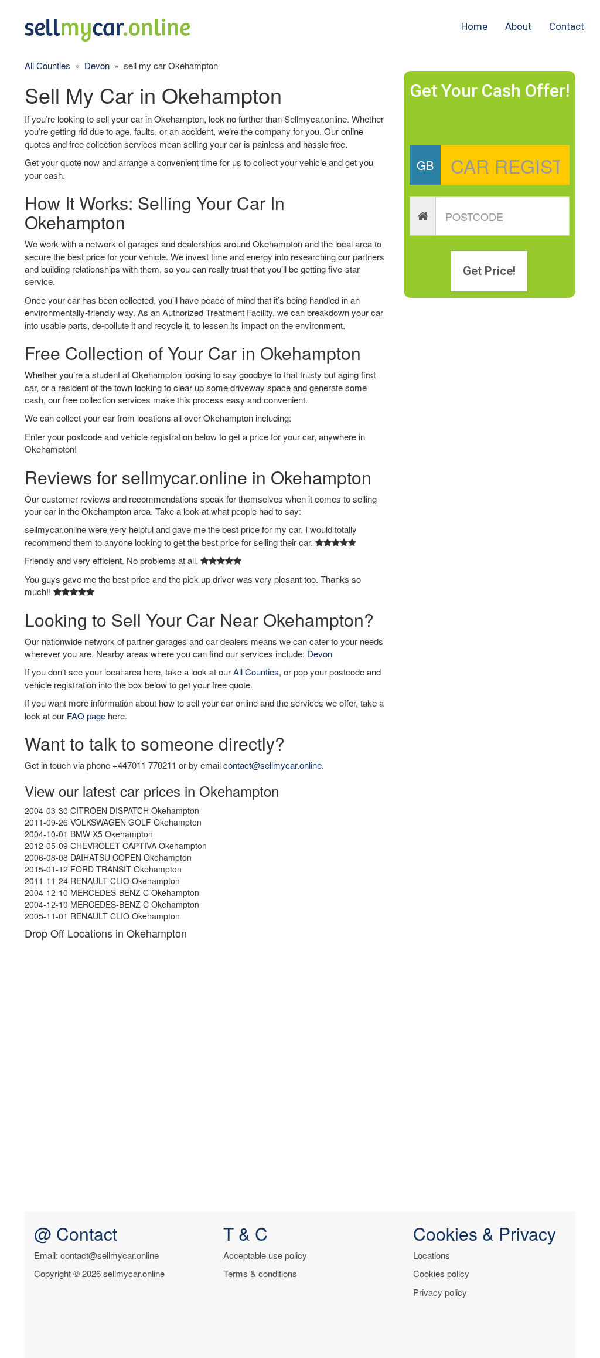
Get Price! (489, 271)
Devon (97, 65)
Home (474, 26)
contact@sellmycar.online (272, 765)
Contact (566, 26)
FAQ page (86, 715)
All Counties (47, 65)
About (518, 26)
